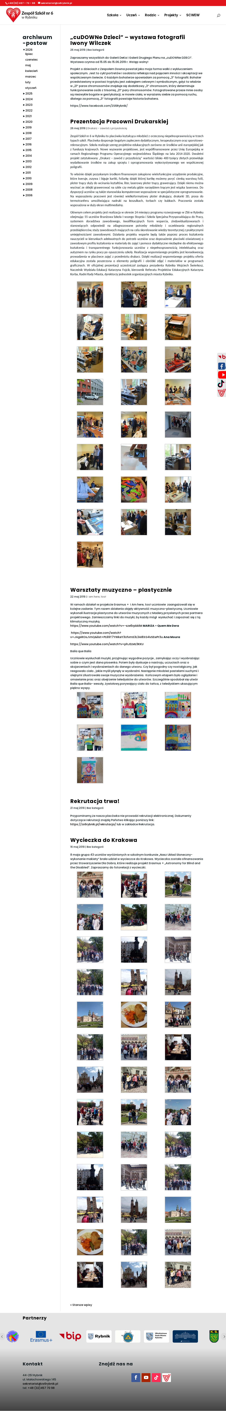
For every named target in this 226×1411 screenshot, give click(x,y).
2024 (29, 99)
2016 (28, 144)
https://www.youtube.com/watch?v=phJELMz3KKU (107, 644)
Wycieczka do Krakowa (103, 840)
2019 (28, 127)
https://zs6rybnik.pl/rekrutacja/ (93, 824)
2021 (28, 116)
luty (28, 82)
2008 (28, 190)
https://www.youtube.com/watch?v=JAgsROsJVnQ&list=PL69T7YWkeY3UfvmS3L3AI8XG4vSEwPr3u (116, 635)
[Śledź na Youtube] (146, 1377)
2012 (28, 167)
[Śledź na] (166, 1377)
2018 (28, 133)
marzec (30, 77)
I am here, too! (96, 596)
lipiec (29, 54)
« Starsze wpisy (81, 1305)
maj (28, 65)
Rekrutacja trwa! (95, 801)
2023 (28, 105)
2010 (28, 178)
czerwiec (31, 60)
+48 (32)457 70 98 (41, 1388)
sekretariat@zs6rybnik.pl (40, 1384)
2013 (28, 161)
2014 (28, 156)
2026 (28, 50)
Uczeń (131, 15)
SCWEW (193, 15)
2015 (28, 150)
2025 (28, 94)
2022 (28, 110)
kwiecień (31, 71)
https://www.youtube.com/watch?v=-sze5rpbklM (106, 626)
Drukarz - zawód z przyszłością (107, 128)
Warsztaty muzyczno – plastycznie (121, 590)
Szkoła (112, 15)
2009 (28, 184)
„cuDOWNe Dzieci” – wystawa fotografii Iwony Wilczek (127, 40)
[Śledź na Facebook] (135, 1377)
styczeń (30, 88)
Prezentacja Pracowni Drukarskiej (119, 121)
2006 (28, 195)
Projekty (171, 15)
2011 (28, 173)
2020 (28, 122)
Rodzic (150, 15)
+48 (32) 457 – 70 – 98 (21, 3)
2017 (28, 139)
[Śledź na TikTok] (156, 1377)
